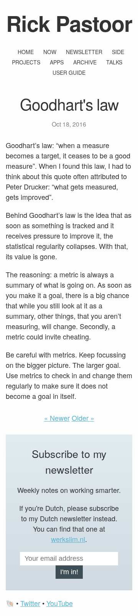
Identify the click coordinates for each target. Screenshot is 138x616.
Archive (85, 62)
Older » (83, 418)
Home (26, 52)
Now (49, 52)
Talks (114, 62)
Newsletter (84, 52)
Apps (57, 62)
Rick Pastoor (69, 23)
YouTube (59, 603)
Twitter (30, 603)
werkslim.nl (68, 539)
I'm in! (69, 572)
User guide (69, 72)
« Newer (57, 418)
